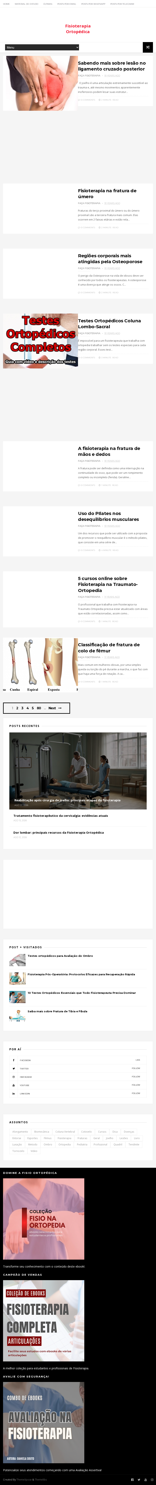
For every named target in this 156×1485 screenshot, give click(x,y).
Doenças (129, 1131)
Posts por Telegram (122, 4)
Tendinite (134, 1144)
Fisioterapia (64, 1138)
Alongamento (20, 1131)
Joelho (109, 1138)
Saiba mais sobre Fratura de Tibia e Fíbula (57, 1011)
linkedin (80, 1093)
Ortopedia (64, 1144)
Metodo (32, 1144)
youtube (80, 1085)
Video (34, 1151)
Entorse (16, 1138)
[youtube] (145, 1480)
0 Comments (87, 100)
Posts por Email (66, 4)
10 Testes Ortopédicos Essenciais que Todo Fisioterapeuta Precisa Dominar (82, 992)
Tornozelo (18, 1151)
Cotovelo (86, 1131)
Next (52, 708)
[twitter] (139, 1480)
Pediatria (82, 1144)
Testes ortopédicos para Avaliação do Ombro (60, 955)
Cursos (102, 1131)
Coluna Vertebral (65, 1131)
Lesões (124, 1138)
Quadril (118, 1144)
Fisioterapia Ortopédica (78, 28)
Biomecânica (41, 1131)
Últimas (47, 4)
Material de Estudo (26, 4)
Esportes (32, 1138)
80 (39, 708)
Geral (96, 1138)
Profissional (100, 1144)
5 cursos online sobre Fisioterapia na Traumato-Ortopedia (108, 584)
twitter (80, 1068)
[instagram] (152, 1480)
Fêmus (47, 1138)
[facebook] (132, 1480)
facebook (80, 1060)
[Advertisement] (78, 149)
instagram (80, 1076)
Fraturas (82, 1138)
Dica (115, 1131)
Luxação (17, 1144)
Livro (137, 1138)
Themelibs (41, 1479)
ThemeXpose (24, 1479)
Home (6, 4)
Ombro (48, 1144)
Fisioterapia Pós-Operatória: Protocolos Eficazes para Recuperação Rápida (81, 974)
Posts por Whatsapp (93, 4)
